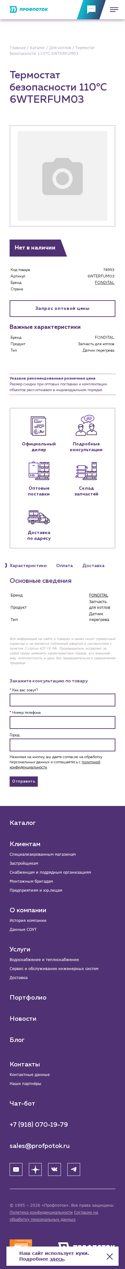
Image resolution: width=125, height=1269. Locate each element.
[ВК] (54, 1169)
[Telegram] (73, 1169)
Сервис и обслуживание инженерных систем (54, 968)
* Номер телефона (25, 713)
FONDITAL (104, 283)
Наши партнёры (25, 1083)
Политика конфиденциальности (41, 1212)
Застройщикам (24, 863)
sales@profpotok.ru (40, 1146)
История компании (28, 920)
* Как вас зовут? (24, 690)
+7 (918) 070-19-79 (39, 1125)
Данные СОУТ (23, 929)
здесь (57, 1259)
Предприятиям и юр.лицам (36, 890)
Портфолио (28, 997)
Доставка (19, 977)
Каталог (23, 823)
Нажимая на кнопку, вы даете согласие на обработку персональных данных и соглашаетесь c (56, 762)
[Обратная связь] (91, 9)
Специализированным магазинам (43, 854)
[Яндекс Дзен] (35, 1169)
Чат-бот (22, 1103)
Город (15, 735)
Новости (23, 1019)
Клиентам (25, 844)
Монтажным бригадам (31, 881)
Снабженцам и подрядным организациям (50, 872)
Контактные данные (30, 1074)
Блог (17, 1040)
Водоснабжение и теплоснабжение (44, 959)
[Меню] (112, 9)
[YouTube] (16, 1169)
